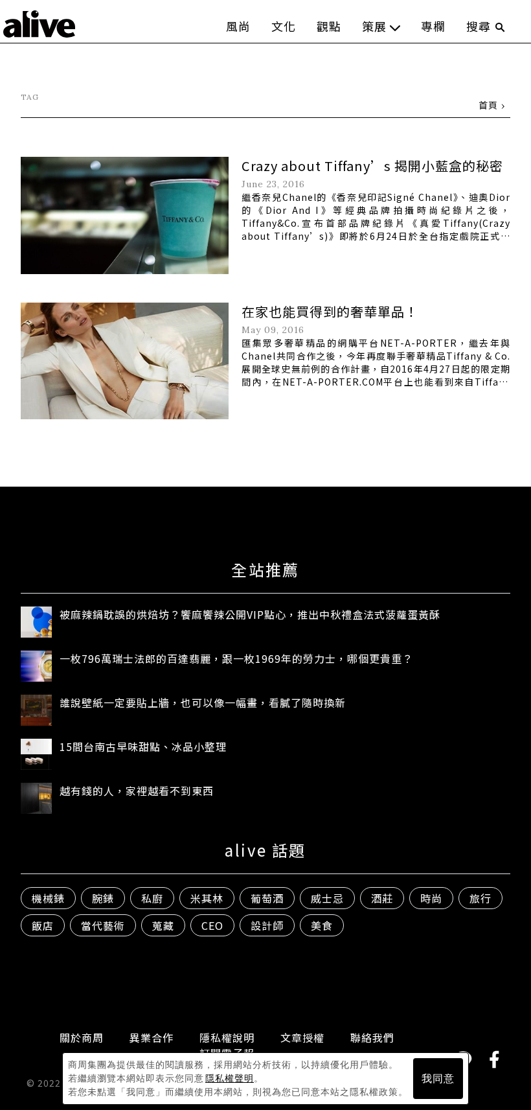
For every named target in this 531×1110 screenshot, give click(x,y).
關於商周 (82, 1037)
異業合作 (152, 1037)
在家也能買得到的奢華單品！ (330, 311)
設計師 (267, 925)
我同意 (438, 1078)
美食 (322, 925)
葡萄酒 (267, 898)
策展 (374, 25)
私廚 (152, 898)
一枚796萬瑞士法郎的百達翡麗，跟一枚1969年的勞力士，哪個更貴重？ (236, 658)
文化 (283, 25)
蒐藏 (163, 925)
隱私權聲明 (229, 1078)
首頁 (488, 104)
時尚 (431, 898)
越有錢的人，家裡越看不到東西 (137, 790)
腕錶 (103, 898)
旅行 (480, 898)
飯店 (43, 925)
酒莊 (382, 898)
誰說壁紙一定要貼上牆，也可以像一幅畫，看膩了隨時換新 (203, 702)
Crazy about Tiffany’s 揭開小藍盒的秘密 (372, 165)
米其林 (206, 898)
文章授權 (302, 1037)
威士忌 (327, 898)
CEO (212, 925)
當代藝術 (103, 925)
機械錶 (48, 898)
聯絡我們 (372, 1037)
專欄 (433, 25)
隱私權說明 (226, 1037)
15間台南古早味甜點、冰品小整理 (143, 746)
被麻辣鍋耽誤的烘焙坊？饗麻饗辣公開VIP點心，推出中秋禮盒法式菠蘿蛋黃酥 (250, 614)
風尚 (238, 25)
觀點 (329, 25)
